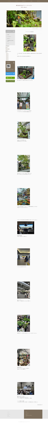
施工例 (8, 34)
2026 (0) (6, 52)
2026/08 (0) (7, 53)
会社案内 (8, 415)
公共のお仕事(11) (8, 49)
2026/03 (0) (7, 58)
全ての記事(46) (7, 46)
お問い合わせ (8, 416)
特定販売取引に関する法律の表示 (10, 41)
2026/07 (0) (7, 54)
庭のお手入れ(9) (7, 48)
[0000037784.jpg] (10, 78)
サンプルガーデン (9, 36)
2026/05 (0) (7, 56)
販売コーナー (9, 38)
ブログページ (36, 28)
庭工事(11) (7, 50)
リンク (8, 43)
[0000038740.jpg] (10, 81)
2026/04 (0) (7, 57)
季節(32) (7, 47)
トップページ (33, 28)
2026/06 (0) (7, 55)
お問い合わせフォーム (9, 73)
